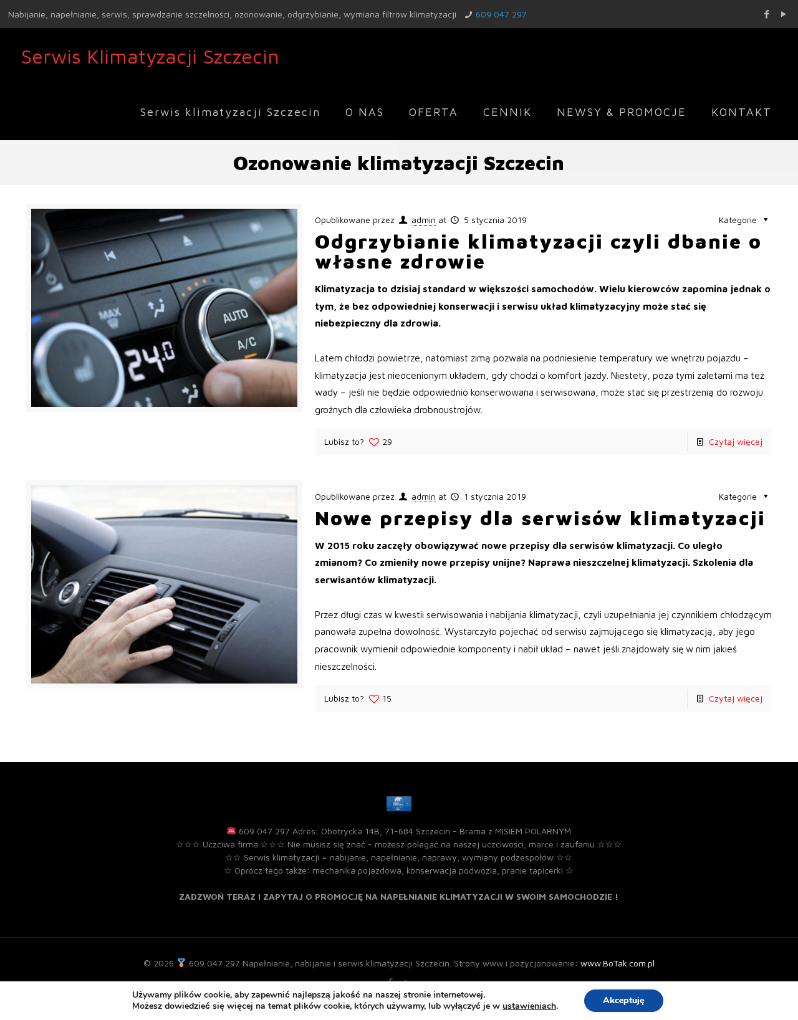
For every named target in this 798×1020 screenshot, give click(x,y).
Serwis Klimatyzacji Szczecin (150, 56)
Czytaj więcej (735, 441)
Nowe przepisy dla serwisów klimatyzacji (540, 518)
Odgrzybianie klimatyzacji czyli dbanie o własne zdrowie (538, 251)
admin (423, 219)
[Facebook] (766, 14)
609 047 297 (501, 14)
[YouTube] (783, 14)
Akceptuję (624, 1000)
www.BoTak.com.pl (617, 963)
